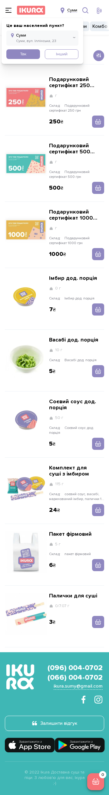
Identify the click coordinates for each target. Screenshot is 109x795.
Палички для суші (73, 596)
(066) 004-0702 (75, 677)
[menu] (8, 10)
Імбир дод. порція (73, 278)
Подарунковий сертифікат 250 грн (69, 83)
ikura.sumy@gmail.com (78, 686)
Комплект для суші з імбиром (69, 471)
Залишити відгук (58, 723)
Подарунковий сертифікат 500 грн (69, 149)
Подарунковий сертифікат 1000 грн (71, 215)
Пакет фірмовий (70, 534)
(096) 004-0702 (75, 668)
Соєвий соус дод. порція (72, 405)
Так (23, 54)
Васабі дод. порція (73, 340)
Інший (62, 54)
